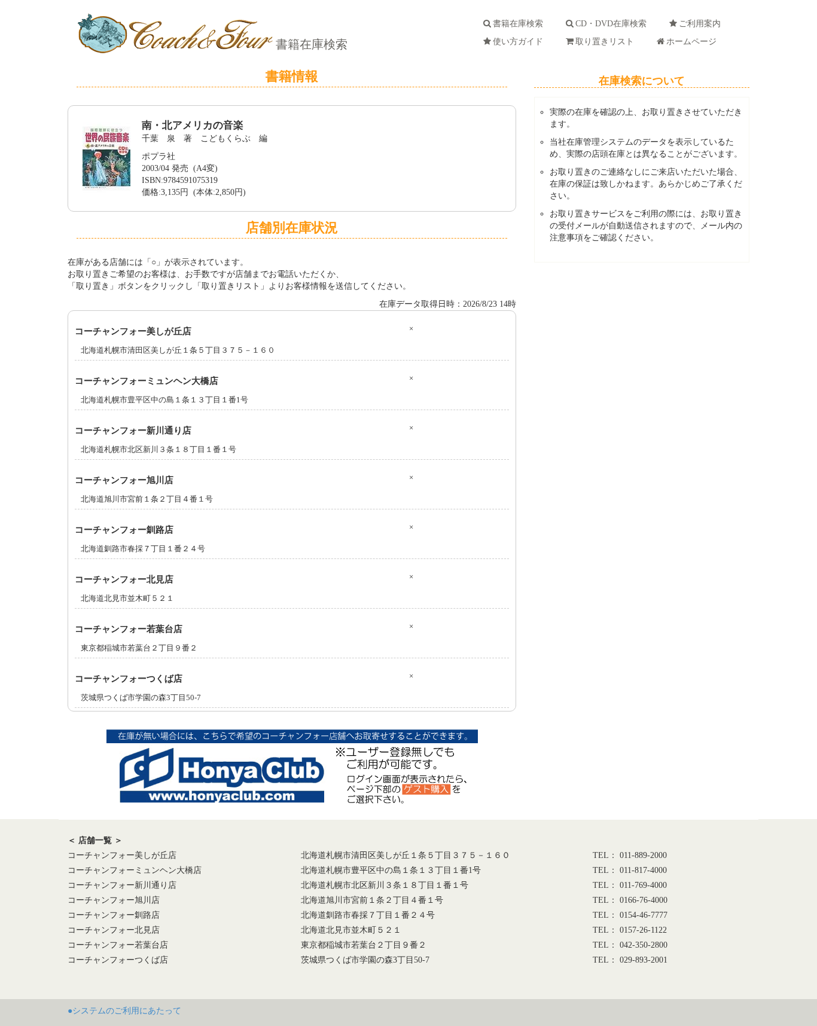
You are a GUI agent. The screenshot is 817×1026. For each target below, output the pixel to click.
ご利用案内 (702, 23)
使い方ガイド (520, 41)
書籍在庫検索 (310, 44)
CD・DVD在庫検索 (613, 23)
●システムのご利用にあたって (124, 1010)
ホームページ (693, 41)
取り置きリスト (607, 41)
